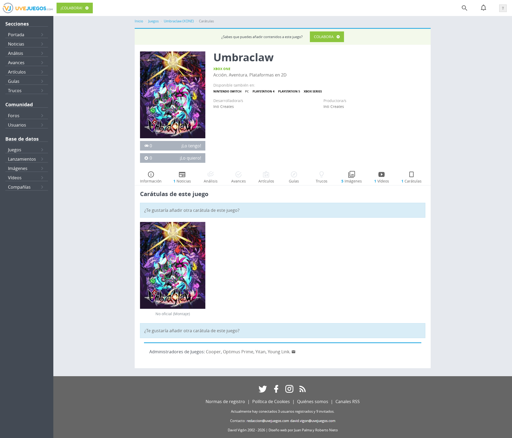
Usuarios (17, 125)
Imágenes (17, 168)
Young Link (278, 352)
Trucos (15, 91)
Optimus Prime (238, 352)
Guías (13, 81)
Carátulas (411, 181)
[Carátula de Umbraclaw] (172, 94)
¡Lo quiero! (190, 158)
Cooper (213, 352)
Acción (220, 75)
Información (151, 181)
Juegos (14, 150)
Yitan (260, 352)
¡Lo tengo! (191, 146)
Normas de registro (225, 401)
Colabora (324, 36)
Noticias (16, 44)
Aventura (238, 75)
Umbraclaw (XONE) (179, 21)
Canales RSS (347, 401)
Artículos (17, 72)
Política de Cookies (271, 401)
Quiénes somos (312, 401)
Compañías (19, 187)
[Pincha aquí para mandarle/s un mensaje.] (293, 352)
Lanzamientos (22, 159)
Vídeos (15, 178)
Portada (16, 35)
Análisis (15, 53)
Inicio (139, 21)
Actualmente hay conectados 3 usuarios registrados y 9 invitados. (282, 411)
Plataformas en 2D (268, 75)
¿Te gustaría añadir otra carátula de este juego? (191, 210)
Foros (13, 116)
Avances (16, 63)
